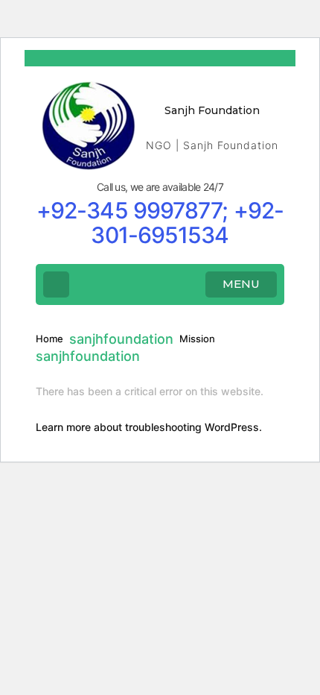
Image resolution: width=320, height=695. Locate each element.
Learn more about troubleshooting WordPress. (149, 427)
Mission (197, 339)
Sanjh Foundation (212, 110)
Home (49, 339)
